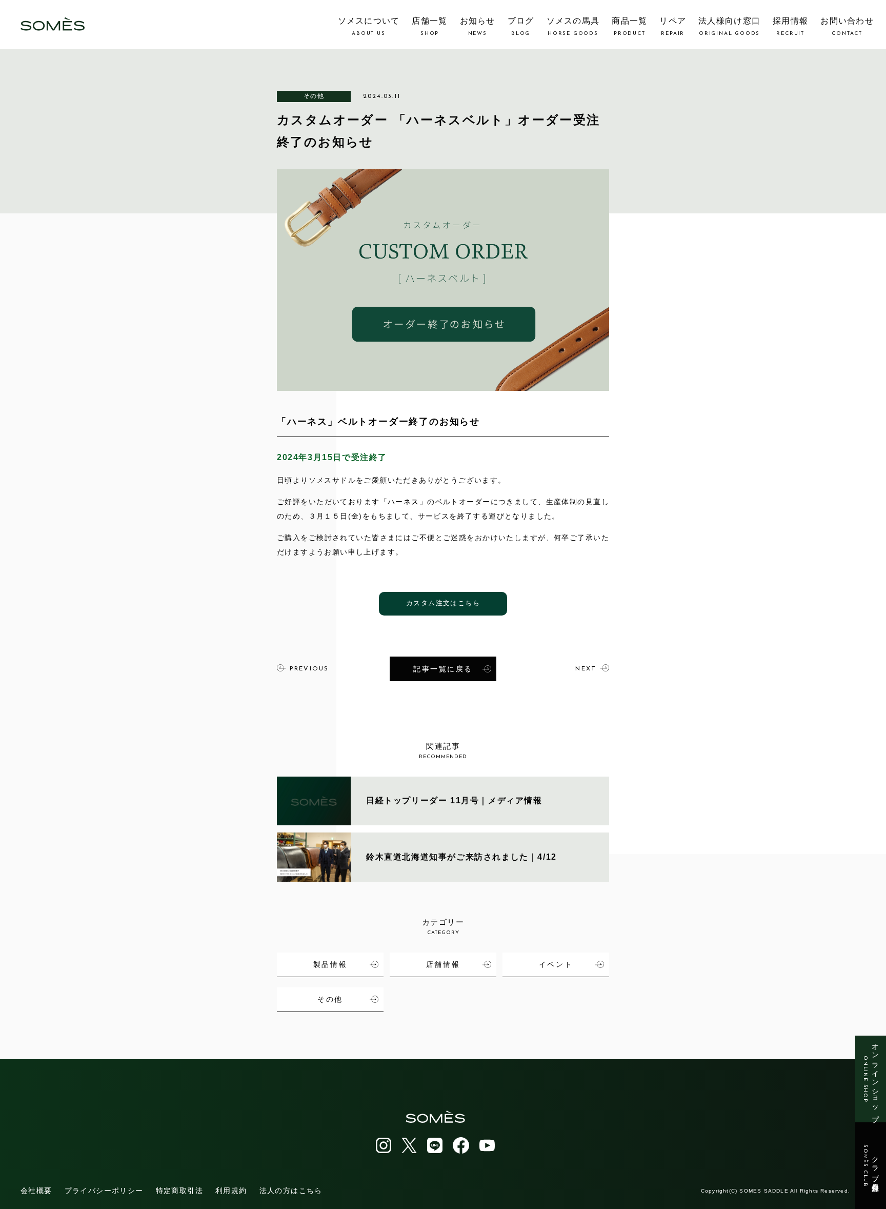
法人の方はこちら (291, 1190)
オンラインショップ (870, 1079)
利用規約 (231, 1190)
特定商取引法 (179, 1190)
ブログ (521, 26)
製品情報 (330, 964)
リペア (672, 26)
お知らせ (477, 26)
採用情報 (790, 26)
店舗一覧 (429, 26)
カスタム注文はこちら (443, 603)
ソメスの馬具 (573, 26)
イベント (556, 964)
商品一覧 (629, 26)
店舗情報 (443, 964)
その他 (314, 96)
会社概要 (36, 1190)
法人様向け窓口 (729, 26)
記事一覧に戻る (443, 669)
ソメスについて (369, 26)
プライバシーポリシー (104, 1190)
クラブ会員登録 (870, 1165)
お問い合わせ (847, 26)
